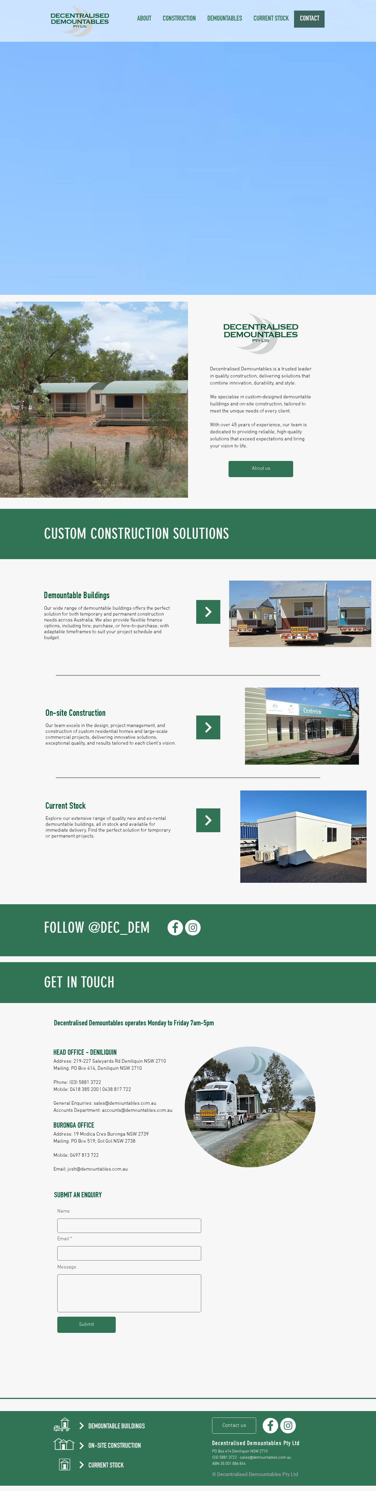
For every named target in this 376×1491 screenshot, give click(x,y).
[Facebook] (175, 927)
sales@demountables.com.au (125, 1103)
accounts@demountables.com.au (137, 1111)
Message (66, 1267)
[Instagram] (193, 927)
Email (63, 1239)
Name (63, 1211)
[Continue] (208, 612)
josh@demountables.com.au (98, 1169)
